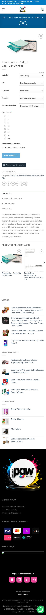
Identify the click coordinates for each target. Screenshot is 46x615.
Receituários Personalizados (21, 17)
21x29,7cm (24, 19)
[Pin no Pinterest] (22, 184)
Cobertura (5, 90)
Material (5, 75)
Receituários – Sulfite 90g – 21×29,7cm (11, 274)
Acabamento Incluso (9, 106)
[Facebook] (12, 580)
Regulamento (23, 602)
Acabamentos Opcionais (11, 144)
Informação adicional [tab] (12, 198)
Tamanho (5, 98)
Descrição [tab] (6, 193)
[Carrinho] (42, 9)
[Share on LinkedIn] (26, 184)
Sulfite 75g (39, 17)
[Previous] (1, 267)
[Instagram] (34, 580)
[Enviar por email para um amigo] (17, 184)
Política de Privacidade (33, 600)
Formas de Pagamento (11, 600)
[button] (40, 609)
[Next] (44, 267)
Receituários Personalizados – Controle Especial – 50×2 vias (33, 276)
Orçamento (10, 155)
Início (5, 17)
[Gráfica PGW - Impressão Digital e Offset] (22, 9)
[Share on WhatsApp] (4, 184)
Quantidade (7, 112)
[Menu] (3, 9)
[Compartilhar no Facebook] (9, 184)
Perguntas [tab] (6, 208)
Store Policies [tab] (8, 203)
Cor (3, 83)
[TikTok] (27, 580)
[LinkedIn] (19, 580)
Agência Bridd (23, 594)
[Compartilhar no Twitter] (13, 184)
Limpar (41, 72)
